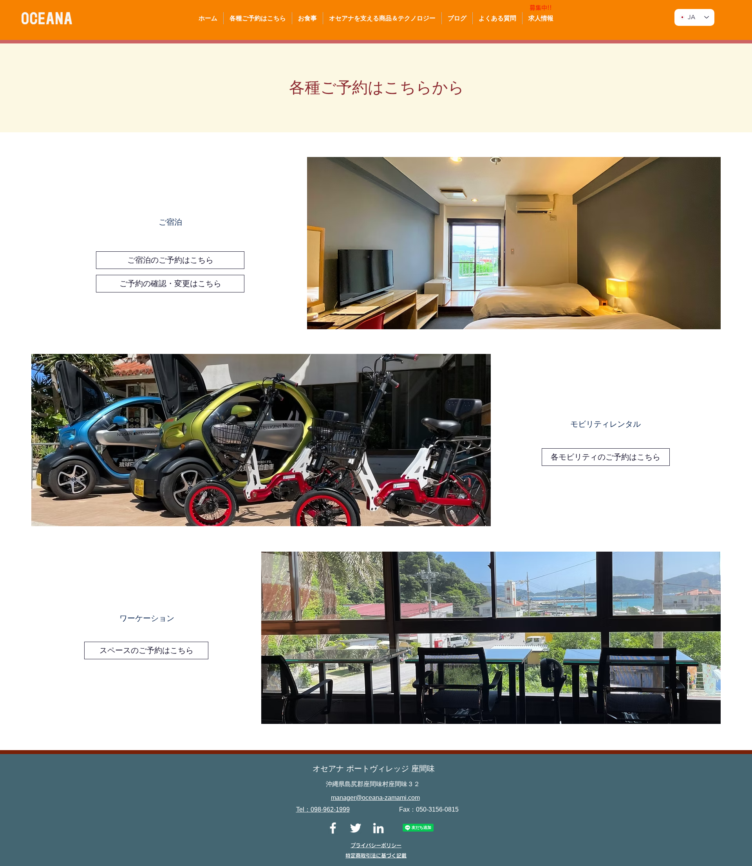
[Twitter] (355, 828)
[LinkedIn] (378, 828)
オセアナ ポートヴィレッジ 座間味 (374, 768)
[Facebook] (332, 828)
